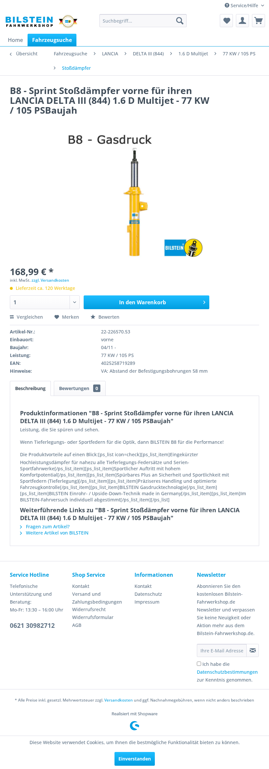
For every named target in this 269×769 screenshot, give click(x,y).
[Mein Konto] (242, 20)
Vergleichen (29, 317)
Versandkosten (118, 700)
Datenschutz (148, 594)
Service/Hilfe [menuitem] (244, 5)
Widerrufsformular (93, 617)
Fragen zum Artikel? (47, 526)
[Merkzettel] (226, 20)
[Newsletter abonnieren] (252, 650)
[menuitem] (143, 20)
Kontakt (80, 586)
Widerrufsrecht (89, 609)
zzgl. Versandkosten (50, 280)
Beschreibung (30, 388)
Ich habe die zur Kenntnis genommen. (227, 672)
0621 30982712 (32, 625)
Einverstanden (134, 759)
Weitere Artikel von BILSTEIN (57, 533)
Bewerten (108, 317)
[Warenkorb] (258, 20)
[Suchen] (180, 20)
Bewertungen (78, 388)
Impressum (146, 602)
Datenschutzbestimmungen (227, 672)
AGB (76, 625)
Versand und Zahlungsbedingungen (97, 598)
